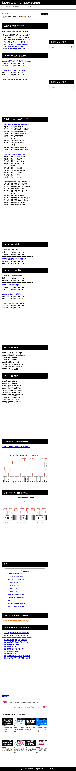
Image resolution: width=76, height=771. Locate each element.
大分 (17, 656)
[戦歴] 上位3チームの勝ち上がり (16, 579)
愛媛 (14, 653)
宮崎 (20, 656)
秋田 (16, 640)
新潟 (8, 644)
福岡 (5, 656)
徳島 (8, 653)
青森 (9, 640)
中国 (20, 635)
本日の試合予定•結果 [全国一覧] (18, 621)
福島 (25, 640)
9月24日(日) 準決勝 (13, 582)
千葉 (20, 642)
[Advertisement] (25, 98)
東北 (5, 635)
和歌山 (15, 649)
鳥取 (11, 651)
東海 (14, 635)
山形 (19, 640)
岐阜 (17, 46)
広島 (8, 651)
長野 (5, 644)
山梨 (17, 642)
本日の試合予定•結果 (14, 49)
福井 (17, 644)
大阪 (19, 649)
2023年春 (18, 44)
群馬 (11, 642)
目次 (9, 600)
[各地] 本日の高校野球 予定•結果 (16, 603)
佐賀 (8, 656)
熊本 (14, 656)
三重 (21, 46)
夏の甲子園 (13, 633)
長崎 (11, 656)
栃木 (8, 642)
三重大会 (6, 696)
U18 (27, 633)
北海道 (6, 640)
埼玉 (14, 642)
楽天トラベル (26, 49)
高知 (11, 653)
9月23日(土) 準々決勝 (13, 585)
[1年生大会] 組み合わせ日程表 (16, 597)
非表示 (27, 571)
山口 (17, 651)
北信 (11, 635)
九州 (27, 635)
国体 (24, 633)
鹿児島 (25, 656)
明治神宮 (20, 633)
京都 (8, 649)
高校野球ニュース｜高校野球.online (20, 2)
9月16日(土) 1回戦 (12, 591)
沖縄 (28, 656)
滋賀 (5, 649)
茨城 (5, 642)
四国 (24, 635)
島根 (14, 651)
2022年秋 (25, 44)
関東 (8, 635)
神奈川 (28, 642)
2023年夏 (11, 44)
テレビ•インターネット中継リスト (18, 42)
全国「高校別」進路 (24, 658)
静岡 (9, 46)
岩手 (12, 640)
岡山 (5, 651)
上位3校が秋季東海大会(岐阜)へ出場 (19, 39)
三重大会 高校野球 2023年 (15, 573)
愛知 (13, 46)
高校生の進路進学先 (10, 658)
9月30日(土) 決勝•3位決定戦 (15, 576)
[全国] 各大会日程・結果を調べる (17, 606)
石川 (14, 644)
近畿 (17, 635)
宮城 (22, 640)
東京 (24, 642)
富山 (11, 644)
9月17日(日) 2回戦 (12, 588)
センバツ (6, 633)
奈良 (11, 649)
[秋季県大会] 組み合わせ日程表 (16, 594)
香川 (5, 653)
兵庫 (22, 649)
